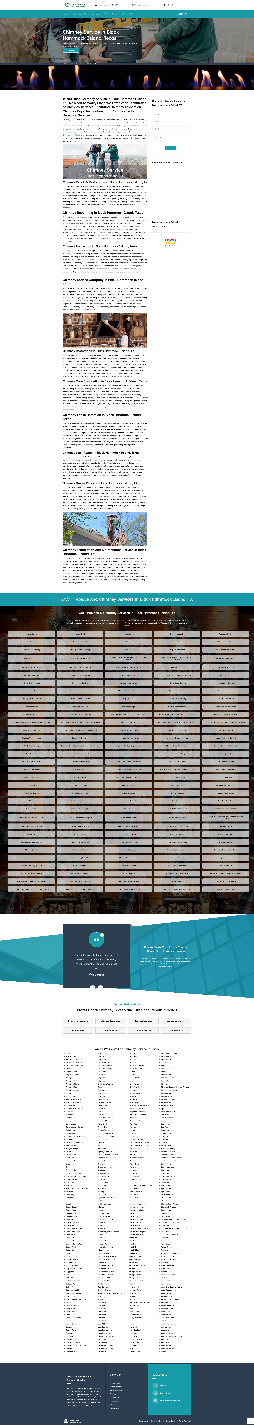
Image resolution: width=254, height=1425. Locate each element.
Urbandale (165, 1268)
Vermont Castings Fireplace (226, 785)
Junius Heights (104, 1281)
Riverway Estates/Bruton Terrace (175, 1087)
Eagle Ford (102, 1059)
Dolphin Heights (72, 1339)
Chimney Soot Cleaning (31, 650)
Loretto (132, 1096)
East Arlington (103, 1062)
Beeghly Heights (72, 1148)
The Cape (165, 1232)
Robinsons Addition (169, 1090)
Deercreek (70, 1311)
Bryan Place (71, 1210)
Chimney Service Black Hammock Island (83, 64)
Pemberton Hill (135, 1315)
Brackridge (70, 1195)
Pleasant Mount (136, 1342)
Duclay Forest (71, 1351)
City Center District (74, 1268)
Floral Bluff (102, 1124)
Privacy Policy (114, 1408)
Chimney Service (129, 634)
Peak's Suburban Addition (140, 1302)
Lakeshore (133, 1056)
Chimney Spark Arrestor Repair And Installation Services (128, 658)
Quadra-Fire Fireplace (226, 793)
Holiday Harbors (104, 1216)
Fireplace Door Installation (128, 722)
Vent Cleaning (31, 834)
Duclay (69, 1348)
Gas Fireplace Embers (226, 762)
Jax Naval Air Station (106, 1272)
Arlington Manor (73, 1084)
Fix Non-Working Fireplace (80, 658)
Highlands (102, 1201)
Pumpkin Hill (166, 1059)
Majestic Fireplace (177, 785)
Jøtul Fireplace (31, 801)
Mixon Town (134, 1164)
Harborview (102, 1185)
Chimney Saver (225, 675)
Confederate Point (73, 1293)
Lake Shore (102, 1351)
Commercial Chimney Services (129, 738)
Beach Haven (71, 1130)
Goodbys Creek (104, 1158)
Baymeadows (71, 1124)
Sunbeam (165, 1213)
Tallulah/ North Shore (170, 1222)
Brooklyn (70, 1204)
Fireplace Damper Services (177, 730)
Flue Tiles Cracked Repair (128, 754)
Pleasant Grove (135, 1339)
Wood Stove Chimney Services (31, 873)
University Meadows (169, 1253)
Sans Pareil (165, 1136)
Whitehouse (166, 1315)
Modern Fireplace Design (31, 762)
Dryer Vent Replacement (128, 850)
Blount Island (71, 1179)
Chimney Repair (177, 642)
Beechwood (71, 1145)
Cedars (69, 1253)
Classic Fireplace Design (225, 754)
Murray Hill (134, 1188)
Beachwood (71, 1133)
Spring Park (166, 1188)
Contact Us (128, 14)
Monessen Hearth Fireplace (80, 809)
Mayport (133, 1133)
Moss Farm (134, 1176)
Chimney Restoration (31, 675)
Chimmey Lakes (72, 1259)
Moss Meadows (135, 1179)
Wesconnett (166, 1284)
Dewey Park (71, 1330)
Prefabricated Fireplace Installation (226, 714)
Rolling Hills (166, 1093)
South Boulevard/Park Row (172, 1158)
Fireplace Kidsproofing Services (177, 826)
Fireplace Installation (177, 650)
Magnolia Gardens (137, 1112)
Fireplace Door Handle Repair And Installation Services (177, 722)
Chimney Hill (71, 1262)
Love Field (133, 1102)
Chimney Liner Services (31, 691)
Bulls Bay (70, 1219)
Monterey (133, 1173)
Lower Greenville (136, 1108)
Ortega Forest (135, 1275)
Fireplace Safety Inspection (177, 850)
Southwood (166, 1179)
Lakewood (133, 1059)
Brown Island (71, 1207)
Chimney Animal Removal (177, 818)
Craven (69, 1302)
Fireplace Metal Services (31, 730)
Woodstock (166, 1342)
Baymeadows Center (75, 1127)
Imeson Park (103, 1244)
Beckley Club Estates (74, 1142)
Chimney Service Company (177, 842)
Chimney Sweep (31, 634)
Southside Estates (168, 1176)
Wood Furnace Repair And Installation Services (128, 714)
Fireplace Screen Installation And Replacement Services (226, 817)
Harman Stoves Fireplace (80, 793)
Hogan (100, 1210)
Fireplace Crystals (80, 769)
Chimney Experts (31, 850)
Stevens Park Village (169, 1204)
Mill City (132, 1155)
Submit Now (170, 148)
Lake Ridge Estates (106, 1348)
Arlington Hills (71, 1081)
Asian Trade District (74, 1099)
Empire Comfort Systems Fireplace (31, 818)
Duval (100, 1053)
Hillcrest (101, 1207)
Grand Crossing (104, 1161)
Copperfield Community (76, 1299)
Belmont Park (71, 1155)
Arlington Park (72, 1087)
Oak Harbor (134, 1241)
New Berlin (133, 1195)
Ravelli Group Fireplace (128, 818)
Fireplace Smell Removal (31, 754)
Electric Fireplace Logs (80, 738)
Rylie (163, 1108)
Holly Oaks (102, 1225)
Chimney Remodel (177, 881)
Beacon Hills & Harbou (75, 1136)
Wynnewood (166, 1345)
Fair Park (101, 1108)
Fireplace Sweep (128, 699)
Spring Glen (166, 1185)
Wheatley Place (167, 1305)
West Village (166, 1293)
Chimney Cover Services (177, 683)
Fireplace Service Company (129, 842)
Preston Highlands (169, 1053)
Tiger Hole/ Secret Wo (170, 1235)
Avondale (70, 1115)
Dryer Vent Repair (80, 850)
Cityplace (70, 1272)
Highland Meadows (106, 1198)
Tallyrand (165, 1225)
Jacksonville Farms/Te (107, 1256)
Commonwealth (72, 1290)
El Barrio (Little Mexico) (107, 1084)
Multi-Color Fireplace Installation (128, 769)
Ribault (164, 1072)
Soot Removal (129, 642)
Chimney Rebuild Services (80, 826)
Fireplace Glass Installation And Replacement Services (80, 722)
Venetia (164, 1272)
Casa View (70, 1235)
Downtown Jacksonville (76, 1345)
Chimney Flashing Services (31, 699)
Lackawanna (103, 1321)
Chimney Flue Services (226, 683)
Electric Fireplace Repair (177, 707)
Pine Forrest (134, 1336)
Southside (165, 1173)
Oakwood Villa (135, 1259)
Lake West (133, 1053)
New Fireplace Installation (225, 650)
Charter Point (71, 1256)
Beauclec (70, 1139)
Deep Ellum (70, 1308)
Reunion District (168, 1068)
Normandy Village (136, 1210)
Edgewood (102, 1078)
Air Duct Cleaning (80, 834)
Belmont (69, 1152)
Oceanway (133, 1262)
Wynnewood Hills (168, 1348)
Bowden (69, 1192)
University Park (167, 1256)
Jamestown (102, 1262)
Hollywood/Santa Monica (108, 1232)
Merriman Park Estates (139, 1142)
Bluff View (70, 1182)
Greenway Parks (104, 1176)
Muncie (132, 1182)
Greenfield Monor (105, 1167)
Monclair (133, 1167)
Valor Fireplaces (80, 777)
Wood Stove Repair (129, 866)
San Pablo (165, 1127)
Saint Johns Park (168, 1112)
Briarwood (70, 1201)
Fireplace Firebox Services (128, 730)
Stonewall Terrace (168, 1207)
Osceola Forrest (136, 1281)
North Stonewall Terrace (139, 1228)
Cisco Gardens (72, 1265)
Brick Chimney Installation (225, 658)
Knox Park (102, 1302)
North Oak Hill (135, 1222)
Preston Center (135, 1351)
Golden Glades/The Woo (108, 1155)
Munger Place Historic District (142, 1185)
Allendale (69, 1068)
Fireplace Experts (225, 842)
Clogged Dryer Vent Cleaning (31, 842)
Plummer (133, 1345)
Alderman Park (72, 1059)
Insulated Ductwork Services (226, 881)
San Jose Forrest (168, 1118)
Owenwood (134, 1287)
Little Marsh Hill (135, 1087)
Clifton (69, 1275)
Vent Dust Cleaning (177, 834)
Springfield (165, 1192)
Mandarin (133, 1118)
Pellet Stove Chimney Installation (128, 762)
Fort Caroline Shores (106, 1133)
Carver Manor (72, 1225)
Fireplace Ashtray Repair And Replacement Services (226, 722)
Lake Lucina (103, 1342)
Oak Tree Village (136, 1256)
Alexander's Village (74, 1062)
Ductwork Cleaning (177, 858)
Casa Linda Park (73, 1232)
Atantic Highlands (73, 1102)
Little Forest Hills (136, 1084)
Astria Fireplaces (226, 777)
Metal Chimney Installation (31, 667)
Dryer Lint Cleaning (128, 834)
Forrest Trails (103, 1130)
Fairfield (101, 1115)
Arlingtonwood (72, 1090)
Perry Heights (135, 1318)
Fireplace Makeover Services (128, 881)
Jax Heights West (105, 1268)
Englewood (102, 1105)
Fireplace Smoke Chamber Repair (128, 667)
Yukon (163, 1351)
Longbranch (134, 1093)
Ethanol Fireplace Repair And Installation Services (177, 714)
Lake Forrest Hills (105, 1330)
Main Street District (137, 1115)
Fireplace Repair (129, 650)
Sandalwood (166, 1130)
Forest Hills (102, 1127)
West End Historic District (172, 1287)
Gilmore (101, 1142)
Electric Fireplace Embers (177, 762)
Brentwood (70, 1198)
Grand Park (102, 1164)
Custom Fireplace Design (80, 762)
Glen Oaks (102, 1148)
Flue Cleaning (31, 642)
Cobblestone (71, 1278)
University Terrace (168, 1259)
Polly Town (133, 1348)
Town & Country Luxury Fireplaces (128, 777)
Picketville (133, 1327)
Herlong (101, 1192)
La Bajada (102, 1311)
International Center (106, 1247)
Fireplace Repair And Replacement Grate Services (80, 730)
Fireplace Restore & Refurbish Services (79, 889)
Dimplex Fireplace (177, 793)
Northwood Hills (136, 1235)
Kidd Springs (103, 1287)
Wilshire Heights (168, 1318)
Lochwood (133, 1090)
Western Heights (168, 1296)
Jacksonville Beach (106, 1253)
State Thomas (167, 1201)
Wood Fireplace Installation (226, 707)
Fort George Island (106, 1136)
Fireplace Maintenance (80, 866)
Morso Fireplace (128, 809)
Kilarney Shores (104, 1290)
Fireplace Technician (225, 858)
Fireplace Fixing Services (80, 873)
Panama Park (135, 1290)
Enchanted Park (104, 1102)
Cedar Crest (71, 1238)
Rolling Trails (166, 1096)
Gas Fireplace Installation (31, 714)
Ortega (132, 1268)
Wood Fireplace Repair (80, 707)
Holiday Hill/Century (106, 1219)
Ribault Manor (167, 1075)
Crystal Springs (72, 1305)
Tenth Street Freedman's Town (174, 1228)
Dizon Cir (70, 1336)
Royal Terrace (167, 1105)
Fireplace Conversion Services (177, 873)
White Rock (166, 1311)
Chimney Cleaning (80, 634)
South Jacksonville (169, 1161)
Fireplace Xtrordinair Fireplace (226, 801)
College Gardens (73, 1281)
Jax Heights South (105, 1265)
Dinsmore (70, 1333)
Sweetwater (166, 1216)
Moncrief (133, 1170)
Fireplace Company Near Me (31, 866)
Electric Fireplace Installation (80, 714)
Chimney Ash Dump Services (128, 691)
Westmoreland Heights (170, 1299)
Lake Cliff (102, 1324)
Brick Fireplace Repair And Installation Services (31, 889)
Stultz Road (166, 1210)
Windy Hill (165, 1321)
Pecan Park (134, 1311)
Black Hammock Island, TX (170, 1400)
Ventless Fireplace (128, 873)
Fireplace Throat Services (31, 738)
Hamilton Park (104, 1179)
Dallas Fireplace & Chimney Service (163, 1421)
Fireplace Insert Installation (31, 826)
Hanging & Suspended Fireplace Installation (226, 873)
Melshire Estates (136, 1139)
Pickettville (133, 1324)
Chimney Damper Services (80, 691)
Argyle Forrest (72, 1075)
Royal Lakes (166, 1102)
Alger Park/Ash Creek (75, 1065)
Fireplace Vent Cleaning (177, 699)
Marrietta (133, 1127)
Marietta (133, 1124)
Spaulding (165, 1182)
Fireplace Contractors (226, 699)
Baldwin (69, 1118)
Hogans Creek (104, 1213)
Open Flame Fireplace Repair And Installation (31, 881)
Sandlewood (166, 1133)
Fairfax (100, 1112)
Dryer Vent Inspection (226, 834)
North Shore (134, 1225)
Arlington (70, 1078)
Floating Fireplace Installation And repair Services (177, 889)
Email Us (171, 5)
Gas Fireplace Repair (128, 707)
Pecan (132, 1308)
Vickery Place (166, 1278)
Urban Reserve (167, 1265)
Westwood (165, 1302)
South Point (166, 1164)
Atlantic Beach (72, 1105)
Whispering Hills (167, 1308)
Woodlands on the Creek (171, 1336)
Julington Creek (104, 1278)
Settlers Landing (168, 1148)
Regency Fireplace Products (225, 769)
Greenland (102, 1170)
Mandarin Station (136, 1121)
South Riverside (167, 1167)
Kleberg (101, 1299)
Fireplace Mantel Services (225, 889)
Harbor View (103, 1182)
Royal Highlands (168, 1099)
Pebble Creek (134, 1305)
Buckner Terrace (73, 1216)
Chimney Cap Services (80, 683)
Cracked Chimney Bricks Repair (225, 746)
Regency (164, 1065)
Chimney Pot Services (177, 691)
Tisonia (164, 1241)
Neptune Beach (135, 1192)
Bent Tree (70, 1158)
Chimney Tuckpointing (226, 667)
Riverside (165, 1081)
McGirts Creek (135, 1136)
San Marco (165, 1121)
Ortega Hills (134, 1278)
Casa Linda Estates (74, 1228)
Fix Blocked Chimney (31, 746)
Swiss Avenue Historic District (173, 1219)
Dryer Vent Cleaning (225, 826)
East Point (102, 1072)
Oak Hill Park (134, 1250)
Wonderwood (166, 1327)
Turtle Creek (166, 1247)
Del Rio (69, 1321)
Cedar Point (71, 1247)
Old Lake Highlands (137, 1265)
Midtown (133, 1152)
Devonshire (70, 1327)
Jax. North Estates (105, 1275)
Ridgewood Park (168, 1078)
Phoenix (132, 1321)
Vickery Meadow (168, 1275)
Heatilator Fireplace (80, 785)
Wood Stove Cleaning (225, 866)
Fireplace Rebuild (31, 707)
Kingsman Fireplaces (177, 777)
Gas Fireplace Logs (226, 730)
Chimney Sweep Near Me (128, 858)
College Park (71, 1284)
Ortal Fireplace (177, 801)
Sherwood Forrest (168, 1155)
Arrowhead (70, 1093)
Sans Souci (165, 1139)
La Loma (101, 1318)
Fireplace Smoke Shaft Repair (80, 667)
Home (65, 14)
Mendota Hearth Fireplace (128, 801)
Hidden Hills (102, 1195)
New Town (133, 1198)
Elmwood (101, 1096)
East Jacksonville (105, 1065)
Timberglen (166, 1238)
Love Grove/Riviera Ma (139, 1105)
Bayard (69, 1121)
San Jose (165, 1115)
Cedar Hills (70, 1241)
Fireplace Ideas (31, 858)
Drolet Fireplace (31, 809)
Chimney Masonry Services (80, 699)
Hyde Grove (102, 1235)
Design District (72, 1324)
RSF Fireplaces (31, 785)
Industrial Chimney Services (226, 738)
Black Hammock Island (76, 1176)
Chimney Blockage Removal (80, 675)
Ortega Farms (135, 1272)
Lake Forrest (103, 1327)
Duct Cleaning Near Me (80, 858)
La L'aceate (102, 1315)
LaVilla (132, 1075)
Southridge (165, 1170)
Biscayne (70, 1167)
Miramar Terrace (136, 1158)
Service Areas (111, 14)
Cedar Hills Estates (74, 1244)
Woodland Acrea (168, 1333)
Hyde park (102, 1238)
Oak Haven (134, 1244)
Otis (131, 1284)
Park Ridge (134, 1293)
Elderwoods (102, 1090)
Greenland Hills (104, 1173)
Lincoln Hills (134, 1081)
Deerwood (70, 1315)
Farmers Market (104, 1121)
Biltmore (69, 1164)
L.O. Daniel (102, 1308)
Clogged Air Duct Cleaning (79, 842)
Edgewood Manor (105, 1081)
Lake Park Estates (105, 1345)
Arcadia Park (71, 1072)
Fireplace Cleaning (225, 634)
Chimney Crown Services (31, 683)
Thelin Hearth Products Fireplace (80, 818)
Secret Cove (166, 1145)
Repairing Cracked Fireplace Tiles (128, 746)
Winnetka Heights (168, 1324)
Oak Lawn (133, 1253)
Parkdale (133, 1296)
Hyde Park (102, 1241)
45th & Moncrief (73, 1056)
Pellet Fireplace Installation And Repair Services (177, 769)
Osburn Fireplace (128, 793)
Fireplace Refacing (177, 667)
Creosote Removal (80, 642)
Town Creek (166, 1244)
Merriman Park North (138, 1145)
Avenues (69, 1112)
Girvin (100, 1145)
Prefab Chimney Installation (128, 826)
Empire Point (103, 1099)
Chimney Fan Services (226, 691)
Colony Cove (71, 1287)
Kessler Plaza (103, 1284)
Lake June (102, 1339)
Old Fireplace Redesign (177, 754)
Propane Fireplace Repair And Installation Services (31, 722)
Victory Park (166, 1281)
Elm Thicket (102, 1093)
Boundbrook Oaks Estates (77, 1188)
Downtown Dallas (73, 1342)
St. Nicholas (166, 1198)
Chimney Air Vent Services (31, 769)
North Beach (134, 1213)
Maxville (132, 1130)
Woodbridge (166, 1330)
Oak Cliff (133, 1238)
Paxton (132, 1299)
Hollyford (101, 1228)
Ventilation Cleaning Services (80, 881)
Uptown (164, 1262)
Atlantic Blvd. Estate (74, 1108)
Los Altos (133, 1099)
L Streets (101, 1305)
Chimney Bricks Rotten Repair (177, 746)
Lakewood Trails (136, 1068)
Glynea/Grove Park (106, 1152)
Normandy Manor (137, 1207)
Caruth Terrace (72, 1222)
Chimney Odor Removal (80, 754)
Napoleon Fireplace (129, 785)
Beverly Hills (71, 1161)
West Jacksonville (168, 1290)
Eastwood (102, 1075)
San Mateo (165, 1124)
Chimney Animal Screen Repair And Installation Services (177, 658)
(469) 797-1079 (181, 14)
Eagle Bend (102, 1056)
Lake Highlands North (107, 1336)
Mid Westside (134, 1148)
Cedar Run (70, 1250)
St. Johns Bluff (167, 1195)
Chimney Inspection (177, 634)
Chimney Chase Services (129, 683)
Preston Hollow (167, 1056)
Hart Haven (102, 1188)
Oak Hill (132, 1247)
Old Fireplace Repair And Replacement (177, 675)
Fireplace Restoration (31, 658)
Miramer (133, 1161)
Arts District (71, 1096)
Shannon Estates (168, 1152)
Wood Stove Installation (177, 866)
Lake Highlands (104, 1333)
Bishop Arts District (74, 1173)
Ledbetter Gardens (137, 1078)
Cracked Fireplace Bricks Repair (128, 889)
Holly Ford (102, 1222)
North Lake (134, 1216)
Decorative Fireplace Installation (226, 850)
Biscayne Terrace (73, 1170)
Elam (100, 1087)
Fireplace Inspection (128, 675)
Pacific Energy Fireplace (80, 801)
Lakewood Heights (137, 1065)
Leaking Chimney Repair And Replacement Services (80, 746)
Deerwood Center (73, 1318)
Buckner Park (71, 1213)
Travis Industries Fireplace (177, 809)
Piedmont (133, 1333)
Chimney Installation (225, 642)
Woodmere (165, 1339)
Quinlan (164, 1062)
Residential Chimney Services (177, 738)
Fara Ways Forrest (105, 1118)
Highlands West (104, 1204)
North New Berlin (136, 1219)
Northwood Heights (137, 1232)
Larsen (132, 1072)
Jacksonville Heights (106, 1259)
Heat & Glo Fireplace (31, 793)
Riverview (165, 1084)
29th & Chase (71, 1053)
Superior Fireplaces (31, 777)
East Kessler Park (105, 1068)
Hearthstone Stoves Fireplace (226, 809)
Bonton (69, 1185)
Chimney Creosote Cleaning (80, 650)
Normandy (133, 1201)
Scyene (164, 1142)
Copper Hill (70, 1296)
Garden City (103, 1139)
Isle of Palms (103, 1250)
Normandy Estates (137, 1204)
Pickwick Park (135, 1330)
